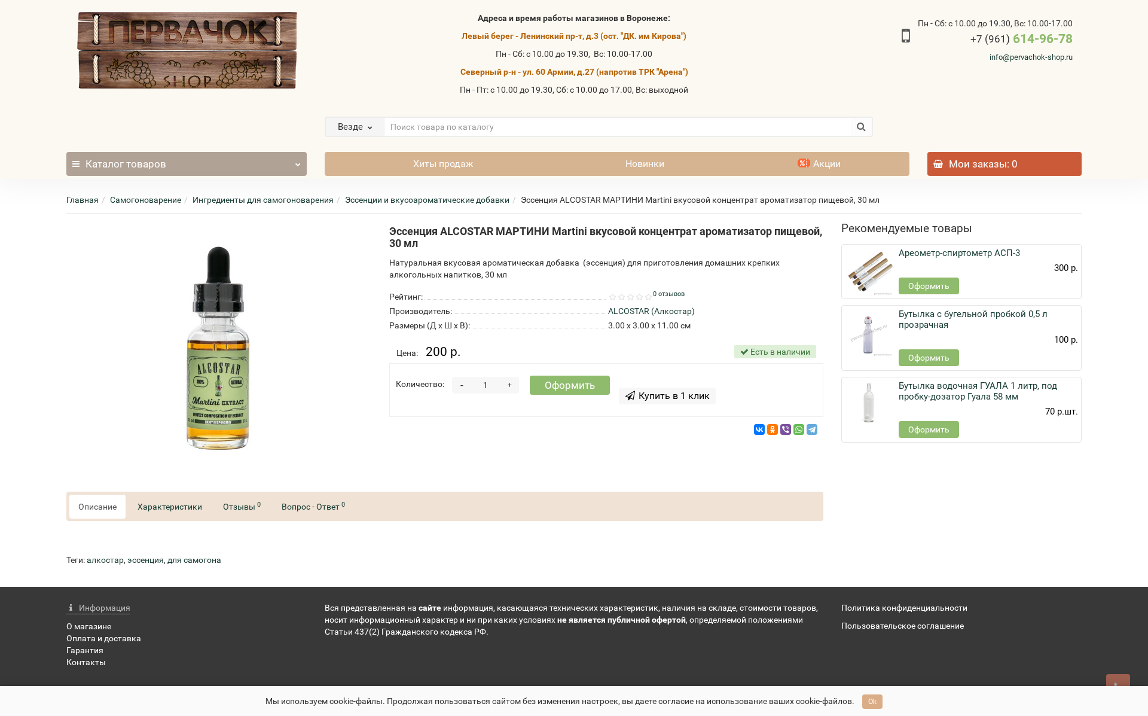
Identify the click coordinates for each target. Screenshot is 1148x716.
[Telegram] (812, 429)
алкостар (105, 560)
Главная (82, 200)
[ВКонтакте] (759, 429)
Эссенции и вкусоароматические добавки (427, 200)
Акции (827, 163)
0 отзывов (669, 294)
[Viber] (785, 429)
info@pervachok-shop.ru (1031, 57)
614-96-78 (1021, 39)
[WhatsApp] (798, 429)
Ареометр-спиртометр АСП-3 (959, 253)
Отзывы (242, 506)
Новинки (644, 163)
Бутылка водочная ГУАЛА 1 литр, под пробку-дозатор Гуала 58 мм (978, 391)
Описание (97, 506)
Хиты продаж (443, 163)
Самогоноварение (145, 200)
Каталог (126, 164)
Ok (872, 701)
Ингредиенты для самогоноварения (263, 200)
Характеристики (170, 506)
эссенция (145, 560)
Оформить (570, 385)
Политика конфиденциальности (904, 608)
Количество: (420, 384)
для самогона (194, 560)
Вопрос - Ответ (313, 506)
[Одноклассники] (772, 429)
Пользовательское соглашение (902, 625)
